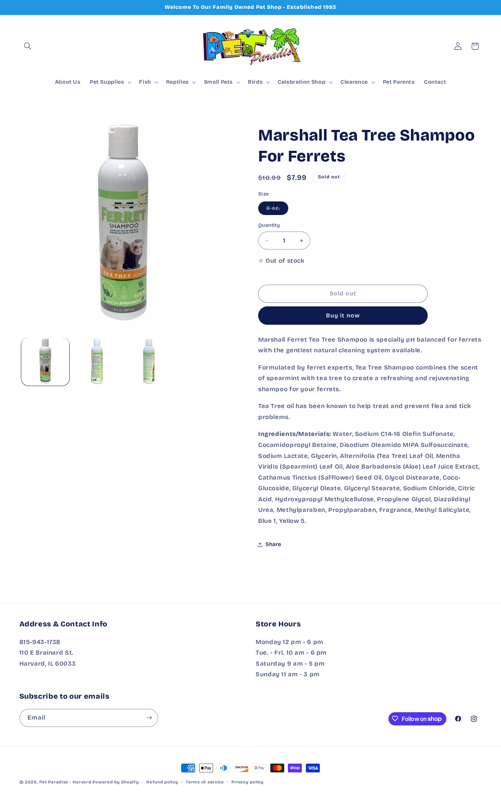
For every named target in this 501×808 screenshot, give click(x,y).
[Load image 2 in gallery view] (97, 361)
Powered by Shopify (115, 782)
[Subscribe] (148, 718)
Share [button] (273, 544)
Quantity (269, 225)
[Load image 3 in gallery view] (149, 361)
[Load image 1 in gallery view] (45, 361)
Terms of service (205, 782)
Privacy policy (247, 782)
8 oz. (277, 209)
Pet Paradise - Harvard (65, 782)
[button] (27, 46)
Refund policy (162, 782)
